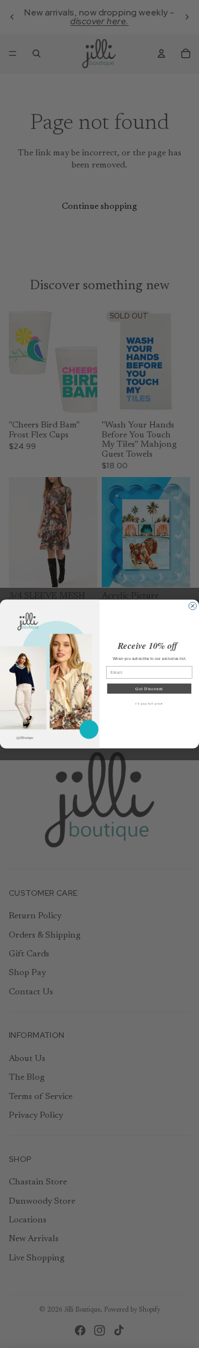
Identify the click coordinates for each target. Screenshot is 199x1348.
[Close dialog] (193, 606)
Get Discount (149, 688)
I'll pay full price (149, 703)
